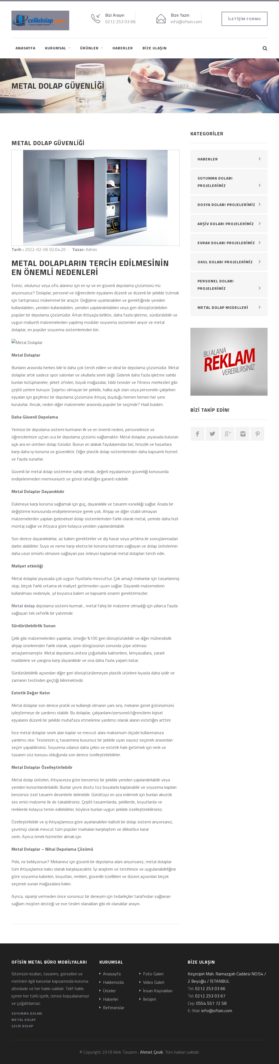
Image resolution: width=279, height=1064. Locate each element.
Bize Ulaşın (154, 48)
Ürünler (89, 48)
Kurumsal (55, 48)
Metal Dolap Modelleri (223, 307)
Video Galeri (153, 982)
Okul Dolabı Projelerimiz (225, 262)
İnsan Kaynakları (157, 991)
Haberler (123, 48)
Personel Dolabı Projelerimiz (216, 284)
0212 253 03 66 (120, 21)
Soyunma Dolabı (27, 1013)
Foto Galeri (153, 974)
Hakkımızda (113, 982)
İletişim (149, 999)
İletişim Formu (244, 19)
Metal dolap (23, 605)
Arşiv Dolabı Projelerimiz (226, 223)
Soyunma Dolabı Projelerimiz (215, 181)
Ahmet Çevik (151, 1052)
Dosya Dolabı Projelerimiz (226, 204)
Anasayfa (25, 48)
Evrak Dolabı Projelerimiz (226, 243)
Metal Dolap (23, 1019)
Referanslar (113, 1008)
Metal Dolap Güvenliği (249, 85)
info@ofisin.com (186, 21)
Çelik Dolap (22, 1026)
